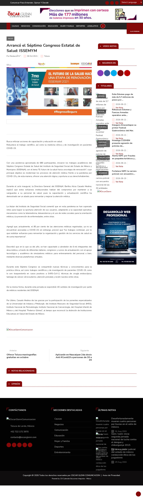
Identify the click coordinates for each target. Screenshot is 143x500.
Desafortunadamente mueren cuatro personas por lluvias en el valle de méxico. (123, 422)
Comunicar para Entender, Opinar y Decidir (29, 2)
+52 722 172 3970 (19, 431)
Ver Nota (119, 107)
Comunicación (39, 26)
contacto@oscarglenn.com (23, 437)
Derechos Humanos (102, 143)
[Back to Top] (138, 494)
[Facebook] (107, 3)
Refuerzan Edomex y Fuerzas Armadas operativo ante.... (121, 112)
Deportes (80, 26)
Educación (53, 26)
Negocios (25, 26)
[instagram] (30, 445)
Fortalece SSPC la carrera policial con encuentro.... (124, 172)
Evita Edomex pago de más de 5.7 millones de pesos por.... (123, 97)
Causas (15, 26)
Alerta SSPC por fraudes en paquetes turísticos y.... (124, 157)
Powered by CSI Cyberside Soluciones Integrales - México (71, 479)
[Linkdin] (117, 3)
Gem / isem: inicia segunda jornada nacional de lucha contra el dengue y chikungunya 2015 (123, 439)
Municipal (102, 127)
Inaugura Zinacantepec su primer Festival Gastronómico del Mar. (124, 128)
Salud (10, 39)
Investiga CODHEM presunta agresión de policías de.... (122, 143)
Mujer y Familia (67, 26)
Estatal (101, 96)
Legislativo (92, 26)
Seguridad (102, 173)
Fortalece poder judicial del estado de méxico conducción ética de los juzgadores (123, 453)
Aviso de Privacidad (111, 475)
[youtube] (24, 445)
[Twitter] (112, 3)
